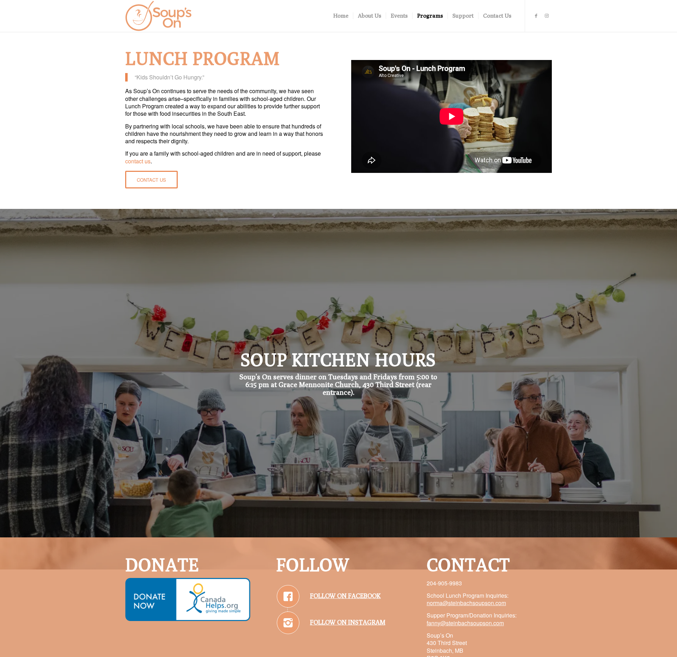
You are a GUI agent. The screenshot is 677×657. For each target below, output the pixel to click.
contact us (138, 161)
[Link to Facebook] (536, 15)
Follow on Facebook (345, 595)
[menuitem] (341, 16)
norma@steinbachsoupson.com (466, 603)
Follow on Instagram (347, 622)
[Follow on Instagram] (288, 622)
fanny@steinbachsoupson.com (465, 623)
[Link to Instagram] (546, 15)
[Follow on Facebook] (288, 596)
